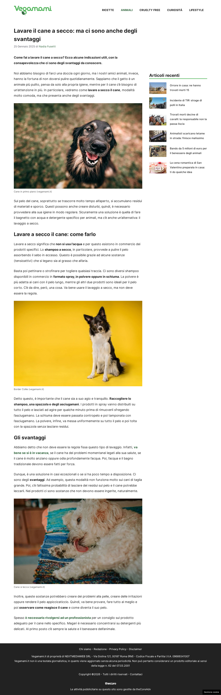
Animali (127, 10)
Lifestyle (196, 10)
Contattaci (136, 674)
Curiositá (174, 10)
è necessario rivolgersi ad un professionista (58, 618)
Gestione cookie (211, 692)
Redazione (100, 649)
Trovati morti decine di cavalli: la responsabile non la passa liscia (188, 119)
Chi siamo (85, 649)
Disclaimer (135, 649)
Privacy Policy (117, 649)
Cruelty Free (150, 10)
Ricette (108, 10)
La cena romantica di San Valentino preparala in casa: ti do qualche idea (187, 167)
